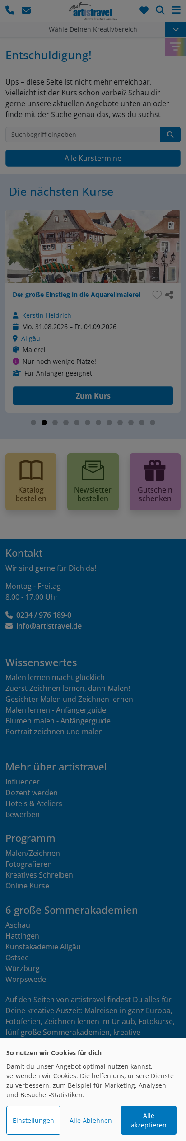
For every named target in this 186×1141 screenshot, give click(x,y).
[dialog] (93, 1089)
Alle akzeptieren (149, 1120)
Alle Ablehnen (91, 1120)
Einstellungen (33, 1120)
